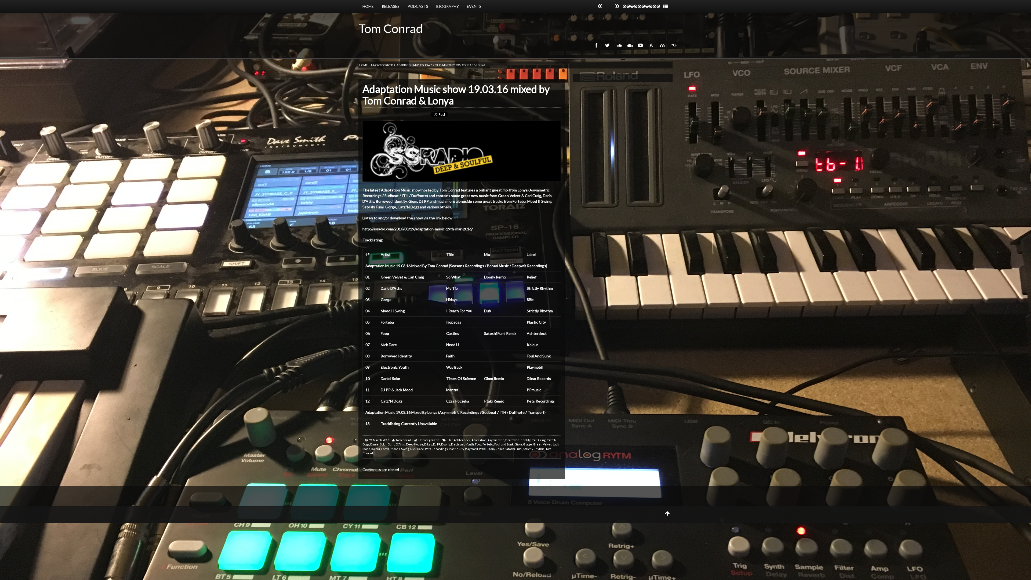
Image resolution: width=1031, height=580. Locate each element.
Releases (391, 6)
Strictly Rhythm (533, 449)
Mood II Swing (400, 449)
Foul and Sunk (504, 444)
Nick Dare (417, 449)
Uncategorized (382, 65)
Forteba (487, 444)
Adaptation (479, 440)
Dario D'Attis (396, 444)
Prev (617, 6)
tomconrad (403, 440)
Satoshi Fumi (513, 449)
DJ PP (436, 444)
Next (600, 6)
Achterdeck (462, 440)
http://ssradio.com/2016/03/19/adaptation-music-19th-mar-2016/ (417, 229)
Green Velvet (542, 444)
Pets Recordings (436, 449)
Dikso (428, 444)
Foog (478, 444)
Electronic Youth (462, 444)
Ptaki (482, 449)
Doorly (445, 444)
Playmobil (471, 449)
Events (474, 6)
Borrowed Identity (518, 440)
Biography (447, 6)
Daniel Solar (378, 444)
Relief (500, 449)
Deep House (414, 444)
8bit (450, 440)
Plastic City (456, 449)
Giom (518, 444)
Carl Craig (539, 440)
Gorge (527, 444)
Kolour (375, 449)
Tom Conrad (390, 28)
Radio (491, 449)
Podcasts (418, 6)
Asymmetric (496, 440)
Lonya (385, 449)
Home (368, 6)
